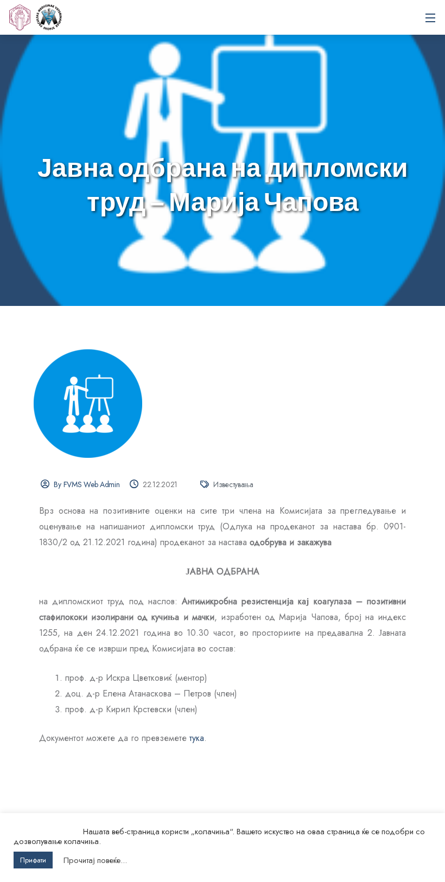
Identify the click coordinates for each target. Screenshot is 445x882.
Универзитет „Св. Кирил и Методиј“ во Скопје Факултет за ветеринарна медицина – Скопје (49, 17)
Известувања (233, 484)
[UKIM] (20, 17)
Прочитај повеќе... (95, 860)
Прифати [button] (33, 860)
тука (196, 738)
